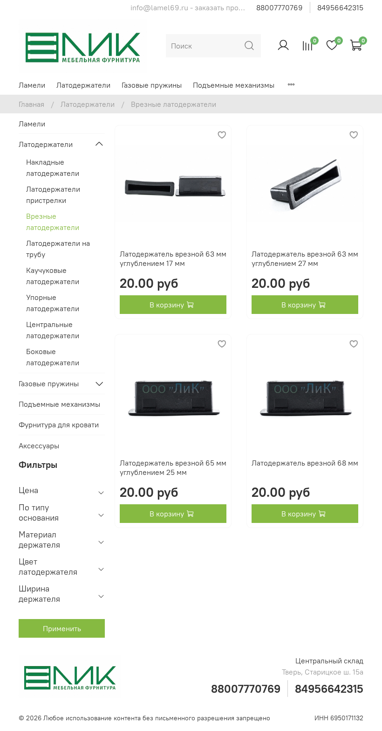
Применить (62, 628)
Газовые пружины (152, 85)
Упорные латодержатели (52, 302)
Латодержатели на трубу (58, 248)
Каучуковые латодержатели (52, 275)
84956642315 (340, 7)
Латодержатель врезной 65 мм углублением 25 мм (173, 467)
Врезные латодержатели (52, 221)
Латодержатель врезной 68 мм (305, 462)
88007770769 (279, 7)
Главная (31, 104)
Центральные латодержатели (52, 330)
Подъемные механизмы (233, 85)
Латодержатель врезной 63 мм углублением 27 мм (305, 258)
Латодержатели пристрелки (53, 194)
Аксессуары (39, 445)
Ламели (32, 85)
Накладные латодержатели (52, 167)
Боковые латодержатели (52, 357)
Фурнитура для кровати (59, 424)
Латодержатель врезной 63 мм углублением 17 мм (173, 258)
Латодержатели (83, 85)
